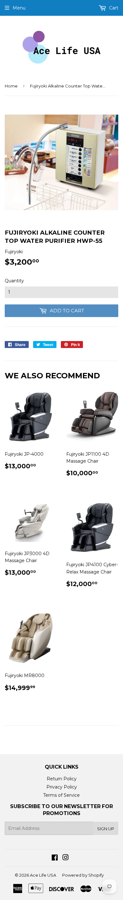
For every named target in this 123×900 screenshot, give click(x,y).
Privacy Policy (61, 787)
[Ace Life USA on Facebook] (54, 858)
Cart (113, 8)
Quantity (14, 281)
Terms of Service (61, 795)
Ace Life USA (43, 875)
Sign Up (105, 828)
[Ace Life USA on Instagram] (65, 858)
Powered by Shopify (83, 875)
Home (11, 85)
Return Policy (62, 779)
